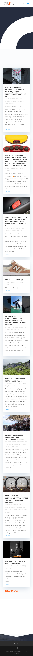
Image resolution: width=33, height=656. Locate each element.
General (22, 101)
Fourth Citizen (11, 566)
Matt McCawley (11, 383)
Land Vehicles (18, 386)
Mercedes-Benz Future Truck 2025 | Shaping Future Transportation (14, 437)
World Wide (10, 327)
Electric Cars (9, 231)
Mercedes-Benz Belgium (14, 441)
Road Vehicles (9, 103)
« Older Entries (10, 590)
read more (8, 129)
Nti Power (10, 98)
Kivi (8, 168)
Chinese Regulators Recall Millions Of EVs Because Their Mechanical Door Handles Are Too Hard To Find (16, 221)
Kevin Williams (11, 228)
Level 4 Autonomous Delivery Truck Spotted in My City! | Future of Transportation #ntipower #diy (16, 92)
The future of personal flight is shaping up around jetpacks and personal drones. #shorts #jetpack (15, 320)
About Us (15, 643)
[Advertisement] (16, 616)
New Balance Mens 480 (14, 280)
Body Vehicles (15, 101)
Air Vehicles (13, 444)
